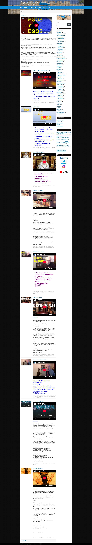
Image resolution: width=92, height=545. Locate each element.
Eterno (46, 355)
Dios (44, 355)
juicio (38, 292)
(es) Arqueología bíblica (61, 35)
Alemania (58, 132)
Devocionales (26, 7)
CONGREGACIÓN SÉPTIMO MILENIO (38, 396)
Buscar (58, 22)
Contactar (44, 7)
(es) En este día (49, 102)
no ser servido (35, 397)
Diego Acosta (39, 247)
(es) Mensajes (48, 147)
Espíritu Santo (43, 247)
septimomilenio (25, 66)
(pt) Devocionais (60, 49)
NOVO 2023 (36, 107)
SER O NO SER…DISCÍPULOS (40, 360)
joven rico (53, 396)
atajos (53, 354)
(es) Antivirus (59, 32)
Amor (60, 132)
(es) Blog (59, 44)
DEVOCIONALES (35, 247)
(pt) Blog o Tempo (61, 46)
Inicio (21, 7)
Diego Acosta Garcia (43, 102)
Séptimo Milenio (29, 2)
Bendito (66, 132)
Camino (34, 355)
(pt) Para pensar (60, 98)
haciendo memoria (60, 142)
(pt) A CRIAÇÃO (59, 113)
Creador (58, 136)
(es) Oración (59, 81)
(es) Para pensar (59, 92)
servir (28, 66)
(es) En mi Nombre (61, 38)
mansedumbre (52, 247)
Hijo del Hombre (43, 463)
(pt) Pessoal (60, 103)
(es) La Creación (59, 64)
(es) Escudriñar (59, 55)
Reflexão (61, 149)
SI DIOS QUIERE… (60, 126)
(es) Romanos (59, 109)
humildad (46, 247)
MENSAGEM (53, 147)
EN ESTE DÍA (64, 139)
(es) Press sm (59, 106)
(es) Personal (59, 101)
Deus (62, 136)
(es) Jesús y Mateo (60, 61)
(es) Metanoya (59, 70)
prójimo (40, 292)
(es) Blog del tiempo (50, 185)
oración (64, 146)
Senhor (48, 148)
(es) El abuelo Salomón (61, 50)
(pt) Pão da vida (60, 90)
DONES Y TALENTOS (38, 252)
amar (53, 102)
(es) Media (58, 67)
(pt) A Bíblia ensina (61, 41)
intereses (48, 355)
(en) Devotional (59, 30)
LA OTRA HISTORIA (64, 145)
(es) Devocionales (48, 246)
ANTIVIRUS (63, 132)
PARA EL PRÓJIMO (38, 190)
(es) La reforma (59, 66)
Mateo (68, 145)
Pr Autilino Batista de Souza (43, 148)
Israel (58, 143)
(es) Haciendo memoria (61, 58)
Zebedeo (39, 397)
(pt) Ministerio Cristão (61, 75)
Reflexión (58, 149)
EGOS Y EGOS (24, 15)
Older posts (24, 540)
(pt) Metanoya (60, 72)
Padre (67, 146)
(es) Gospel (60, 78)
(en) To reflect (60, 95)
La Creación (39, 7)
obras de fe (37, 148)
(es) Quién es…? (59, 107)
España (68, 139)
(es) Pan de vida (59, 84)
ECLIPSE (58, 124)
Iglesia (22, 66)
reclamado (42, 292)
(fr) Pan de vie (60, 89)
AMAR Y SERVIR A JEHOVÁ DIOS (42, 70)
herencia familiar (35, 292)
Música (62, 146)
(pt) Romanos (60, 110)
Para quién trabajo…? (38, 401)
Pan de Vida (61, 147)
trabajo (35, 464)
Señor (67, 150)
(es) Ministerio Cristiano (49, 291)
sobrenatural (52, 292)
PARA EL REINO (37, 297)
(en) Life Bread (60, 87)
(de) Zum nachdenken (61, 93)
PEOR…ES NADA (60, 123)
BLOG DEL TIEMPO (60, 133)
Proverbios (49, 463)
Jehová (60, 143)
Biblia (49, 7)
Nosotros (31, 7)
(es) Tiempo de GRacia (60, 112)
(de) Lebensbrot (60, 86)
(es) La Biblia (59, 63)
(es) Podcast (59, 104)
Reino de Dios (52, 355)
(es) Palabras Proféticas (61, 83)
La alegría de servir (38, 468)
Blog (35, 7)
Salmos (63, 149)
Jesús (49, 247)
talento (34, 293)
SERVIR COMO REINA (39, 152)
